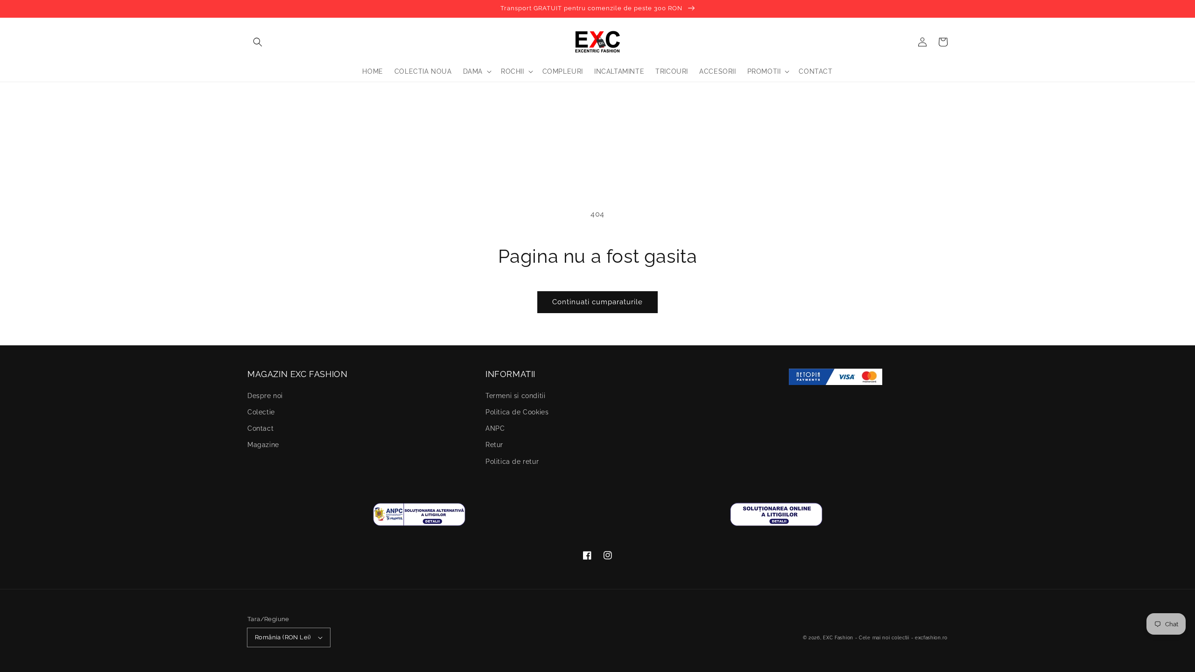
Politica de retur (512, 461)
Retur (494, 444)
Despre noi (265, 395)
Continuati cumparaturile (597, 302)
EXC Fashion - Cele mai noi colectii (866, 637)
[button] (257, 42)
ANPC (495, 428)
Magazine (263, 444)
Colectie (261, 412)
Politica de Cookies (516, 412)
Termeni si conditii (515, 395)
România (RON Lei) (283, 637)
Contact (260, 428)
